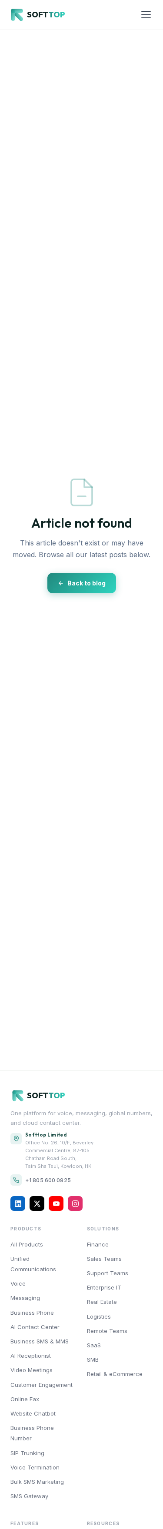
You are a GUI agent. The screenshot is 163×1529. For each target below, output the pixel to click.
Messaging (25, 1297)
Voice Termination (35, 1467)
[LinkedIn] (17, 1203)
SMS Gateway (29, 1495)
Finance (98, 1244)
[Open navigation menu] (146, 15)
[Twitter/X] (37, 1203)
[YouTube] (56, 1203)
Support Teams (107, 1273)
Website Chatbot (33, 1413)
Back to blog (86, 583)
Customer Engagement (41, 1384)
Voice (18, 1283)
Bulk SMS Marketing (37, 1481)
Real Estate (102, 1301)
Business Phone (32, 1312)
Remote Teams (107, 1330)
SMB (93, 1359)
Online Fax (24, 1399)
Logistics (99, 1316)
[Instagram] (75, 1203)
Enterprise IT (104, 1287)
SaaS (94, 1345)
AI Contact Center (35, 1326)
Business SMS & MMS (39, 1341)
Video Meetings (31, 1369)
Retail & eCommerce (115, 1373)
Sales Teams (104, 1258)
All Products (26, 1244)
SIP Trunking (27, 1452)
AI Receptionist (30, 1355)
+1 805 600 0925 (48, 1180)
